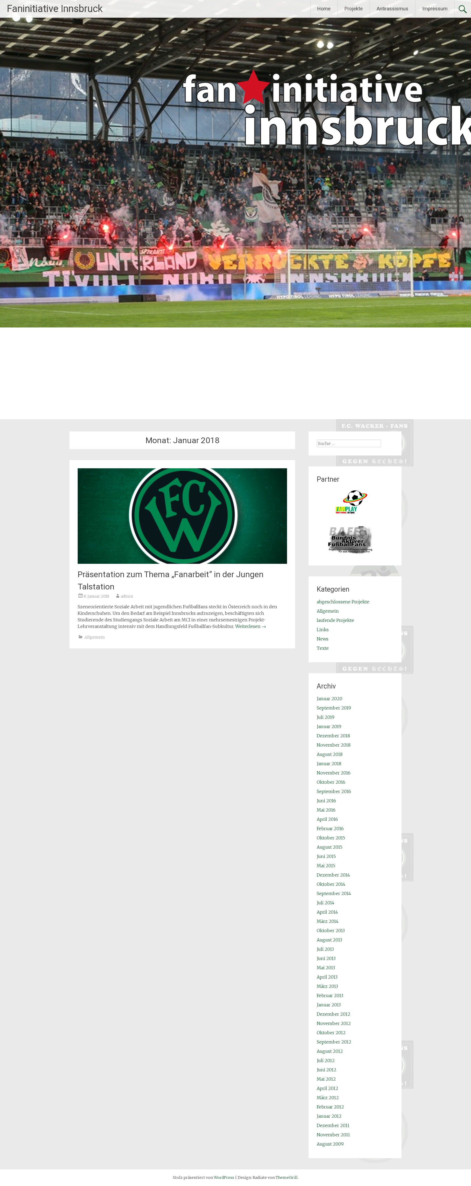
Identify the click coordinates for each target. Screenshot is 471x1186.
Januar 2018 (329, 763)
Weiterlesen (250, 626)
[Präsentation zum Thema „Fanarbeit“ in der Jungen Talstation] (182, 562)
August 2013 (329, 940)
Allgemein (94, 637)
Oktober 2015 (331, 838)
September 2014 (334, 893)
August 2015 (329, 847)
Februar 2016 (330, 828)
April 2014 (327, 912)
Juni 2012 (326, 1069)
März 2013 (327, 986)
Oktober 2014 (331, 884)
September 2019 (334, 708)
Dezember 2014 (333, 875)
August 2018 (330, 754)
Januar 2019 (329, 726)
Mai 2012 (326, 1079)
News (322, 639)
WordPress (224, 1177)
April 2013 (327, 977)
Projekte (354, 8)
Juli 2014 (325, 902)
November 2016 (334, 773)
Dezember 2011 (333, 1125)
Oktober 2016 (331, 782)
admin (127, 596)
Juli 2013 (325, 949)
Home (324, 8)
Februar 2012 (330, 1107)
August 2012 (330, 1051)
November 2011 (333, 1134)
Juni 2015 (326, 856)
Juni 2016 (326, 800)
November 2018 (334, 745)
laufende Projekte (335, 620)
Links (323, 629)
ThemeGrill (287, 1177)
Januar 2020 (329, 698)
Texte (323, 648)
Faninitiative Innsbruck (55, 8)
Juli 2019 (325, 717)
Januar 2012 (329, 1116)
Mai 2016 (326, 810)
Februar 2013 (330, 995)
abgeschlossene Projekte (343, 601)
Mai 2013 (326, 967)
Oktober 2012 (331, 1032)
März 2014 (328, 921)
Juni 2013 (326, 958)
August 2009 (330, 1144)
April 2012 (327, 1088)
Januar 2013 (329, 1005)
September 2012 (334, 1042)
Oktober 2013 (331, 930)
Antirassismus (392, 8)
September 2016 (334, 791)
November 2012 (334, 1023)
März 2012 (328, 1097)
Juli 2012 (326, 1060)
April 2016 (327, 819)
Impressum (435, 8)
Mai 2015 (326, 865)
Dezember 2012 (333, 1014)
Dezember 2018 (333, 735)
